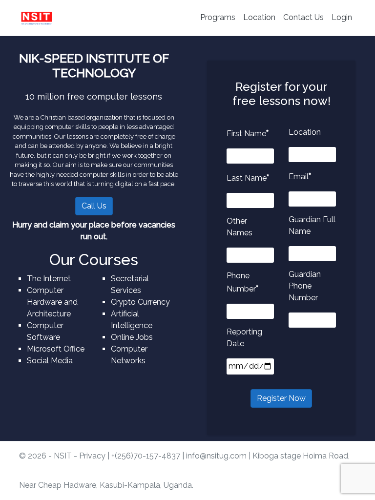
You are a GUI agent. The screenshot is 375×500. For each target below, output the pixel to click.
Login (342, 17)
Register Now (281, 398)
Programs (217, 17)
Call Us (94, 205)
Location (259, 17)
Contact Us (303, 17)
